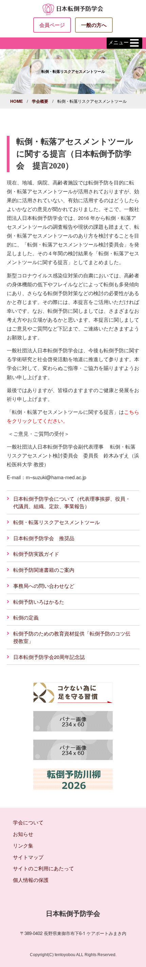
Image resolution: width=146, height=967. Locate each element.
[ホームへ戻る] (73, 8)
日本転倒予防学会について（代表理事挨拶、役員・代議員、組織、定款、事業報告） (71, 502)
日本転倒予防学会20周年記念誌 (49, 656)
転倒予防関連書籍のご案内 (43, 569)
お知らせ (23, 833)
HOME (16, 101)
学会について (28, 822)
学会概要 (40, 101)
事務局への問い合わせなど (43, 585)
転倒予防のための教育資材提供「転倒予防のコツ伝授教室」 (71, 637)
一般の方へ (94, 24)
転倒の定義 (26, 617)
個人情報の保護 (31, 879)
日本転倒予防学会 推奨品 (43, 538)
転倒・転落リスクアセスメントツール (56, 522)
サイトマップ (28, 856)
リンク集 (23, 845)
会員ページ (52, 24)
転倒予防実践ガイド (36, 553)
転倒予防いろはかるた (38, 601)
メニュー (118, 42)
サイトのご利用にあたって (43, 868)
